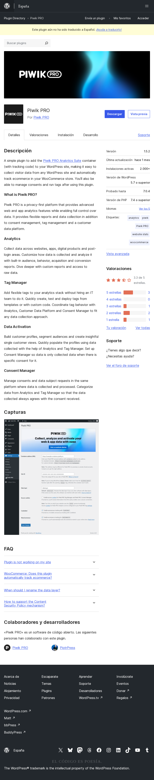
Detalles (14, 135)
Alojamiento (12, 691)
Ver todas (143, 328)
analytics (134, 217)
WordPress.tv (91, 698)
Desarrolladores (90, 691)
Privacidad (12, 698)
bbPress (12, 725)
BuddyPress (15, 732)
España (18, 750)
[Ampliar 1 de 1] (93, 425)
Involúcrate (125, 677)
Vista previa (139, 114)
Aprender (85, 677)
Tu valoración (116, 328)
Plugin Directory (14, 18)
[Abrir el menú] (147, 6)
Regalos (124, 698)
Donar (123, 691)
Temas (46, 684)
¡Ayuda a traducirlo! (109, 29)
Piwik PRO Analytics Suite (62, 161)
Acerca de (11, 677)
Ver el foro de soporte (122, 365)
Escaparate (50, 677)
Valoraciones (38, 135)
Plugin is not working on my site (27, 562)
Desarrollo (90, 135)
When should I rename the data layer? (32, 590)
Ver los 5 (144, 208)
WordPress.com (17, 711)
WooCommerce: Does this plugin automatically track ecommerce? (28, 575)
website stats (140, 234)
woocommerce (139, 242)
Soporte (144, 135)
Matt (9, 718)
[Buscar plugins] (47, 43)
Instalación (66, 135)
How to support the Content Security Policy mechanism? (25, 603)
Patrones (48, 698)
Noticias (10, 684)
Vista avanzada (117, 254)
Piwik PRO (41, 117)
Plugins (47, 691)
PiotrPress (67, 648)
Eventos (123, 684)
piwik (145, 217)
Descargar (114, 114)
